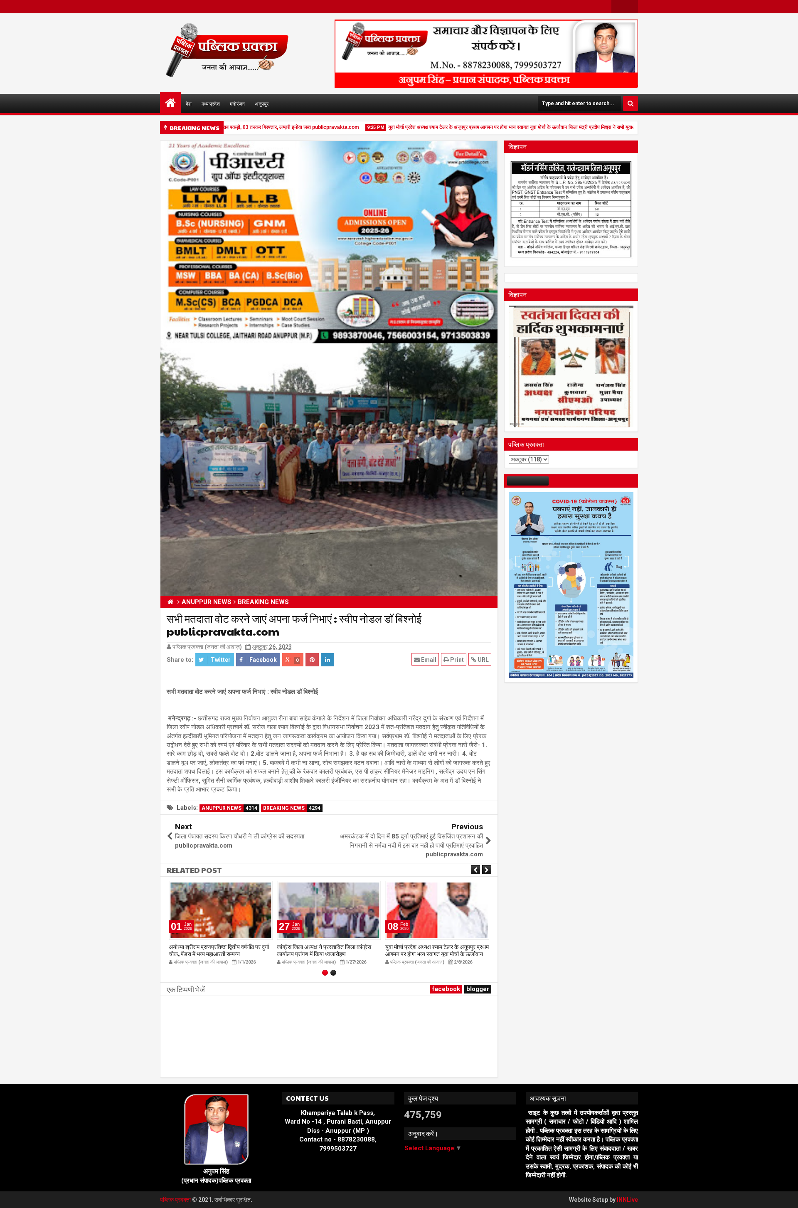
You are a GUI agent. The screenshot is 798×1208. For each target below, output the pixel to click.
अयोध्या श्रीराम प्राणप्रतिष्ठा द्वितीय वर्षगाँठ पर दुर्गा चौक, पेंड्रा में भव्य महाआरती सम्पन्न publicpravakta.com (219, 953)
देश (189, 103)
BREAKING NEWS (291, 808)
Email (428, 659)
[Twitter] (631, 6)
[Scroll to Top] (785, 1195)
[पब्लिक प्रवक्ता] (170, 102)
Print (456, 659)
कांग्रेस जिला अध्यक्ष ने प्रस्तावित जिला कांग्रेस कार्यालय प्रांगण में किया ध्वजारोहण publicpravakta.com (324, 953)
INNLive (627, 1199)
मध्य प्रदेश (211, 103)
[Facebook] (618, 6)
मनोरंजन (237, 103)
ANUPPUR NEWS (229, 808)
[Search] (630, 103)
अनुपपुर (261, 103)
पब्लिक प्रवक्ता (176, 1199)
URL (482, 659)
